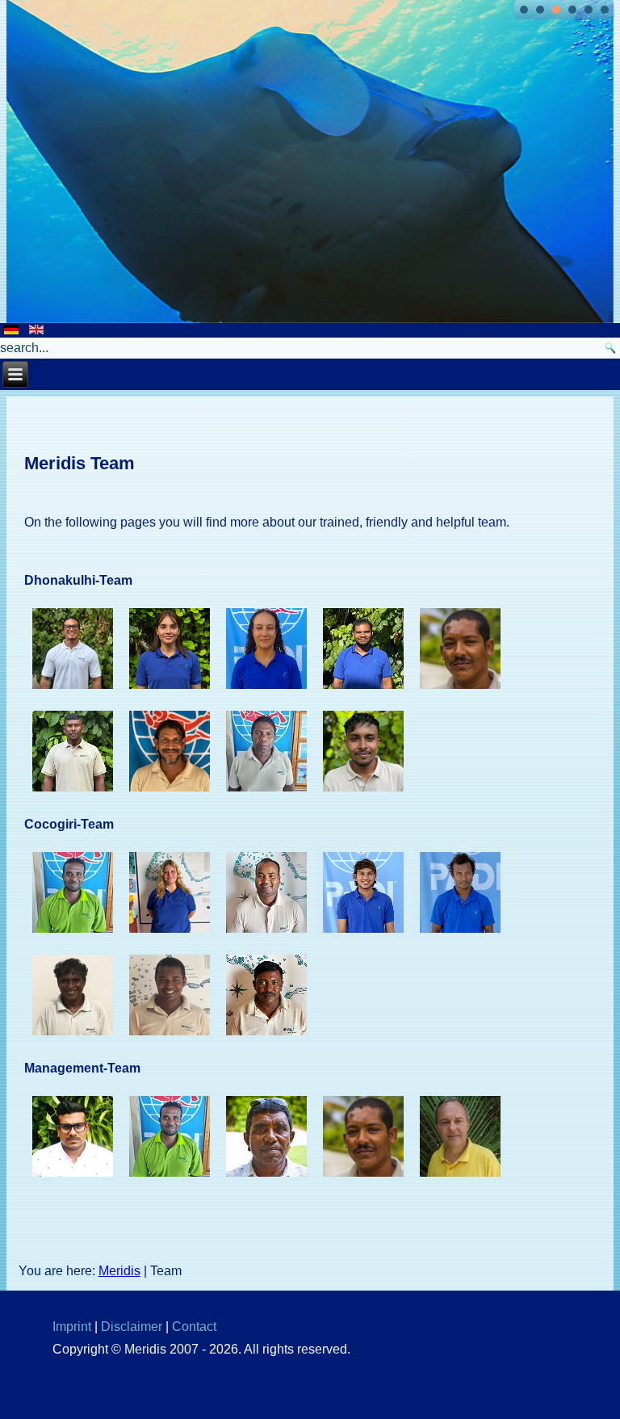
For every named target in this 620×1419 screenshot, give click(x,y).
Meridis (119, 1271)
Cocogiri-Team (69, 824)
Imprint (71, 1326)
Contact (194, 1326)
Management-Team (82, 1068)
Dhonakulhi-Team (78, 580)
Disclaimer (131, 1326)
